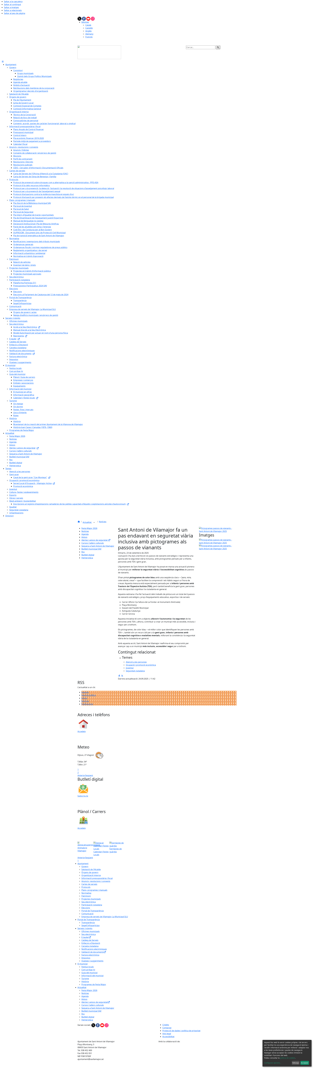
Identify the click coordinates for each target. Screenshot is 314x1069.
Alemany (89, 34)
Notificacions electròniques (94, 949)
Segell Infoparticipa (90, 925)
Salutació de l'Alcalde (91, 869)
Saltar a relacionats (13, 10)
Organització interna (91, 875)
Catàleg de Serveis (89, 940)
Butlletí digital (87, 554)
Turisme (85, 978)
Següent (89, 775)
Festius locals (87, 966)
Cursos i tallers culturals (92, 543)
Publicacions (87, 704)
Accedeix (82, 731)
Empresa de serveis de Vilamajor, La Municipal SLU (104, 916)
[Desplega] (94, 522)
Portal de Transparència (92, 910)
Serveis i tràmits (85, 928)
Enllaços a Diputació (90, 943)
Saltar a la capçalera (13, 1)
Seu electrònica (88, 902)
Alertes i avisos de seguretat (94, 540)
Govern (84, 866)
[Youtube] (88, 18)
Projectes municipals (91, 899)
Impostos (85, 958)
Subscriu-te (83, 796)
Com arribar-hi (88, 969)
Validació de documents (92, 952)
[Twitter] (80, 18)
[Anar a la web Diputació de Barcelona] (197, 1055)
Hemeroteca (87, 557)
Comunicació (87, 913)
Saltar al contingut (12, 4)
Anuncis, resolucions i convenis (95, 881)
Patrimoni (86, 896)
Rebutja (295, 1063)
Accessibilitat (168, 1036)
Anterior (81, 775)
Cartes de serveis (89, 884)
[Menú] (2, 61)
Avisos (84, 537)
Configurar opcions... (272, 1063)
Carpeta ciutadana (89, 946)
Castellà (89, 28)
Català (88, 25)
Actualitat (87, 522)
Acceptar (304, 1063)
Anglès (88, 31)
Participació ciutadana (91, 904)
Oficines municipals (90, 931)
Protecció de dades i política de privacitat (181, 1030)
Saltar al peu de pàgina (14, 13)
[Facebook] (84, 18)
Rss (83, 552)
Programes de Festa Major (93, 984)
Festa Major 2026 (89, 528)
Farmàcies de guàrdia (115, 850)
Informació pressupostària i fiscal (97, 878)
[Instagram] (93, 18)
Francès (89, 37)
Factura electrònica (90, 955)
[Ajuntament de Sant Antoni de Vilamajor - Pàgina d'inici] (99, 52)
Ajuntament (83, 863)
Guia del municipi (89, 972)
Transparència (88, 922)
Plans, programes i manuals (94, 890)
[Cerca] (218, 47)
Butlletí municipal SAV (91, 549)
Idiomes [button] (85, 22)
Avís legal (166, 1033)
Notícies (102, 521)
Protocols (85, 887)
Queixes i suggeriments (92, 961)
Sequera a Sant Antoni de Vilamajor (97, 546)
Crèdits (165, 1024)
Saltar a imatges (11, 7)
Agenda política (88, 695)
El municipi (83, 963)
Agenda (85, 534)
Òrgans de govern (89, 872)
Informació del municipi (92, 975)
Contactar (167, 1027)
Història (85, 981)
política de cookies (287, 1058)
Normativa (86, 893)
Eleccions (85, 907)
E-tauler (85, 937)
